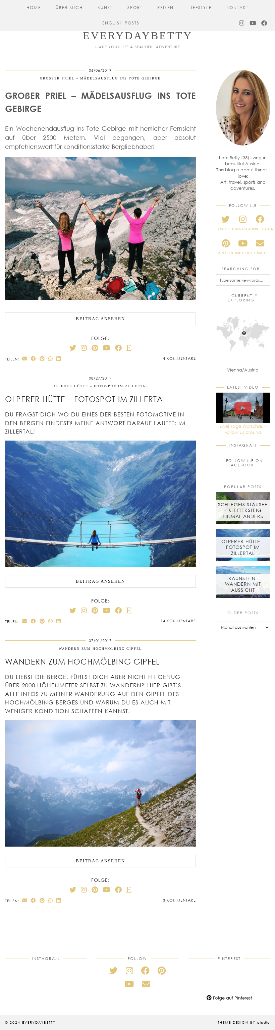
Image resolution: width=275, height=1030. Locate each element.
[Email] (146, 984)
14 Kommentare (178, 621)
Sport (135, 7)
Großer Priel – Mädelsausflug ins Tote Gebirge (100, 78)
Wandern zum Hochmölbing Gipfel (100, 648)
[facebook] (145, 970)
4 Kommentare (179, 358)
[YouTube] (253, 23)
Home (33, 7)
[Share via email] (24, 358)
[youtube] (129, 984)
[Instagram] (242, 23)
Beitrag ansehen (100, 318)
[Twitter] (72, 348)
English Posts (121, 22)
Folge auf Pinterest (232, 997)
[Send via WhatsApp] (51, 358)
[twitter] (113, 970)
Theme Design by (244, 1022)
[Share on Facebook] (33, 358)
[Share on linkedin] (59, 358)
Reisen (165, 7)
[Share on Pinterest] (42, 358)
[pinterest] (162, 970)
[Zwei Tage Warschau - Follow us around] (243, 408)
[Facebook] (264, 23)
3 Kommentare (179, 900)
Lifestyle (200, 7)
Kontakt (237, 7)
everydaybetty (137, 36)
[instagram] (129, 970)
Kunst (105, 7)
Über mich (69, 7)
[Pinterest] (95, 348)
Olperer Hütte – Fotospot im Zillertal (100, 386)
